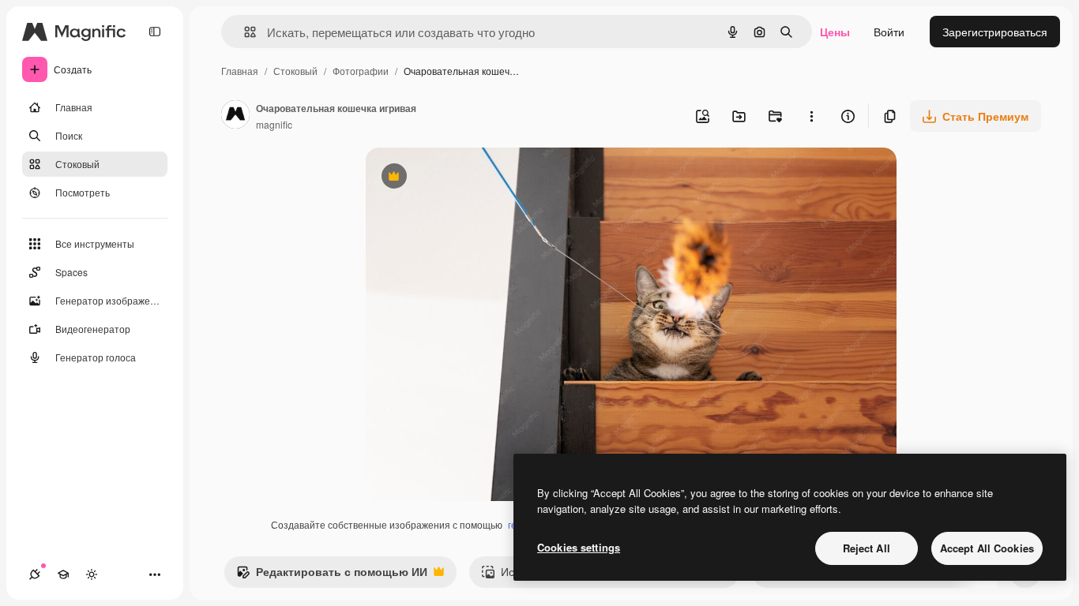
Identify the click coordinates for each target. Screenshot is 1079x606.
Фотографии (361, 70)
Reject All (866, 548)
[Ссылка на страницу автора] (235, 116)
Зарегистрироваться (994, 31)
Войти (889, 31)
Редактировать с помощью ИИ (331, 575)
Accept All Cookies (987, 548)
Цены (835, 31)
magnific (274, 124)
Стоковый (295, 70)
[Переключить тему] (91, 574)
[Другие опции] (811, 116)
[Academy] (63, 574)
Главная (239, 70)
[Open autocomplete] (243, 32)
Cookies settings (578, 547)
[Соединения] (34, 574)
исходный (471, 178)
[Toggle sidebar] (154, 31)
